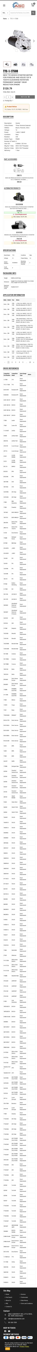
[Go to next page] (33, 362)
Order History (24, 1300)
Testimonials (24, 1297)
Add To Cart (24, 97)
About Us (8, 1300)
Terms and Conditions (27, 1303)
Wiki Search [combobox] (6, 13)
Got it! (7, 1348)
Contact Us (9, 1306)
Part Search (9, 1297)
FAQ (7, 1303)
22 (30, 362)
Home (5, 19)
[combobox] (20, 13)
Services (23, 1294)
